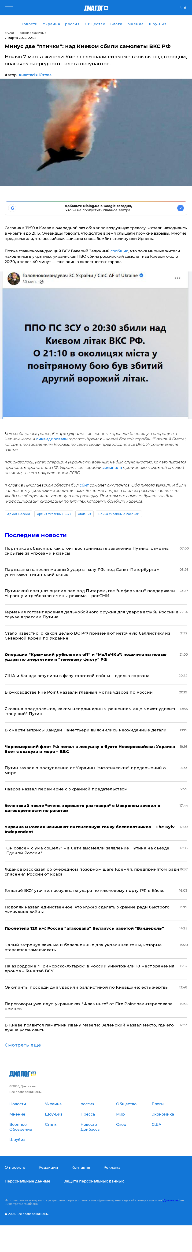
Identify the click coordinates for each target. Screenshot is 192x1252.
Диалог (9, 33)
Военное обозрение (33, 33)
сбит (85, 485)
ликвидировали (52, 439)
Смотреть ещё (23, 1045)
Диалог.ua (170, 1200)
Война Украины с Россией (118, 514)
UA (183, 7)
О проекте (15, 1167)
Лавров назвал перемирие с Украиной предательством (66, 789)
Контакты (80, 1167)
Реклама (111, 1167)
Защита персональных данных (94, 1181)
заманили (113, 467)
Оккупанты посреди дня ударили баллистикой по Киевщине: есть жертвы (87, 987)
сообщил (119, 251)
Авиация (84, 514)
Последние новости (36, 535)
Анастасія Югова (35, 75)
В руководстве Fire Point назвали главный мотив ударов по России (79, 692)
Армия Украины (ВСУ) (54, 514)
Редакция (48, 1167)
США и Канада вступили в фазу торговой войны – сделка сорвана (77, 675)
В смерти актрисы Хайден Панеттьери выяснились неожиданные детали (86, 730)
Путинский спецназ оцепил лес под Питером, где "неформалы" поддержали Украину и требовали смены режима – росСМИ (90, 593)
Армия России (18, 514)
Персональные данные (27, 1181)
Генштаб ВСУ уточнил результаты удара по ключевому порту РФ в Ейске (85, 890)
